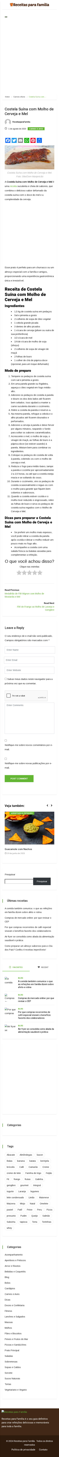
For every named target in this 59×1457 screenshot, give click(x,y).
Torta (34, 1222)
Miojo (22, 1203)
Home (7, 97)
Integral (37, 1185)
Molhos (8, 1328)
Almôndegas (26, 1155)
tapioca (23, 1222)
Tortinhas (46, 1222)
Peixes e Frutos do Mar (16, 1339)
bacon (40, 1155)
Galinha (39, 1179)
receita (13, 186)
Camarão (33, 1167)
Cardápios (10, 1288)
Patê (20, 1209)
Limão (31, 1197)
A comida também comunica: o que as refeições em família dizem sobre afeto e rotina (36, 984)
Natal (32, 1203)
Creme (45, 1167)
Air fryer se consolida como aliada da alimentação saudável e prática (36, 1030)
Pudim (23, 1216)
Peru (39, 1209)
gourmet (24, 1185)
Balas (9, 1161)
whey (9, 1228)
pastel (10, 1209)
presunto (11, 1216)
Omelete (44, 1203)
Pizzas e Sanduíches (15, 1345)
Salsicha (11, 1222)
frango (17, 1179)
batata (32, 1161)
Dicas (7, 1299)
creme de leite (14, 1173)
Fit (8, 1179)
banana (21, 1161)
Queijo (34, 1216)
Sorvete (8, 1373)
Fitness (8, 1311)
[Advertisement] (29, 58)
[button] (49, 807)
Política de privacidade (23, 1449)
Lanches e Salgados (15, 1316)
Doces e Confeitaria (14, 1305)
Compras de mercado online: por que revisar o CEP (36, 1000)
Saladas (9, 1356)
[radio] (19, 573)
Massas (9, 1322)
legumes (35, 1191)
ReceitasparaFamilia (21, 122)
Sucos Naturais (12, 1378)
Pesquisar (10, 874)
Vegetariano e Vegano (16, 1390)
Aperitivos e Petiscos (22, 813)
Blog (20, 978)
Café (21, 1167)
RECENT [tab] (44, 967)
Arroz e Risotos (12, 1266)
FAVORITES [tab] (17, 967)
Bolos (7, 1283)
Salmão (46, 1216)
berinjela (44, 1161)
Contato (43, 1449)
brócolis (11, 1167)
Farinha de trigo (33, 1173)
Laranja (22, 1191)
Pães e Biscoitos (13, 1333)
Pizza (49, 1209)
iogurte (10, 1191)
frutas (28, 1179)
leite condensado (15, 1197)
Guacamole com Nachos (18, 849)
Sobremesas (11, 1361)
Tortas (8, 1384)
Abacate (11, 1155)
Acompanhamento (14, 1254)
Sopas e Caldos (13, 1367)
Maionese (44, 1197)
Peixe (29, 1209)
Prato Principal (12, 1350)
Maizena (11, 1203)
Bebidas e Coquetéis (15, 1271)
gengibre (11, 1185)
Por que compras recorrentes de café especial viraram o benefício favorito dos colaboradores (34, 1015)
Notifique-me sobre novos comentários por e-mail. (29, 747)
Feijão (49, 1173)
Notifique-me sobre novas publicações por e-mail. (28, 765)
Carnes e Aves (19, 97)
